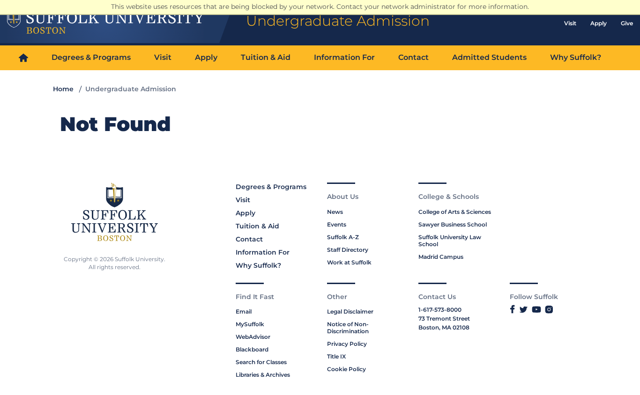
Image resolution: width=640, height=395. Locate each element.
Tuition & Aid (265, 57)
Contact (413, 57)
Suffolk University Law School (449, 241)
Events (336, 224)
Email (244, 311)
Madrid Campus (440, 256)
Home (63, 89)
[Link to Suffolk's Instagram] (548, 310)
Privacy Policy (347, 343)
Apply (598, 23)
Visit (570, 23)
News (335, 211)
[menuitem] (23, 57)
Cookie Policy (346, 369)
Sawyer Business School (452, 224)
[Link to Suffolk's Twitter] (524, 310)
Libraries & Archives (263, 374)
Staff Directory (347, 249)
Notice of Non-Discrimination (348, 328)
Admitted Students (489, 57)
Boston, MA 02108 (443, 327)
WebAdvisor (253, 336)
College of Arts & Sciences (454, 211)
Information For (344, 57)
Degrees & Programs (91, 57)
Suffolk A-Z (343, 237)
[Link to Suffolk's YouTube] (536, 310)
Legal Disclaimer (350, 311)
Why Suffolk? (575, 57)
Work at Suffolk (349, 262)
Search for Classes (261, 362)
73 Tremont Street (444, 318)
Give (627, 23)
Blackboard (252, 349)
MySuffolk (250, 324)
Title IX (336, 356)
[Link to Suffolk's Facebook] (512, 310)
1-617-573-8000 (439, 309)
